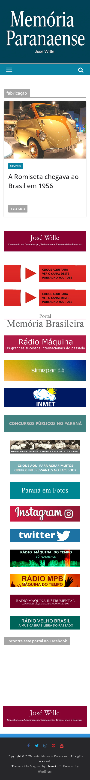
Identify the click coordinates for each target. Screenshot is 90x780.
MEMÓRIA (15, 166)
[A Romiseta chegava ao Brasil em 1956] (45, 130)
